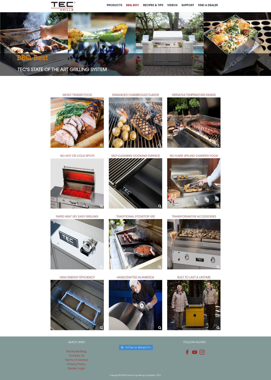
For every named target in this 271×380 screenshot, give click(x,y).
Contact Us (76, 356)
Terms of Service (76, 360)
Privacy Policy (76, 364)
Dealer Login (76, 368)
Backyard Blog (76, 351)
